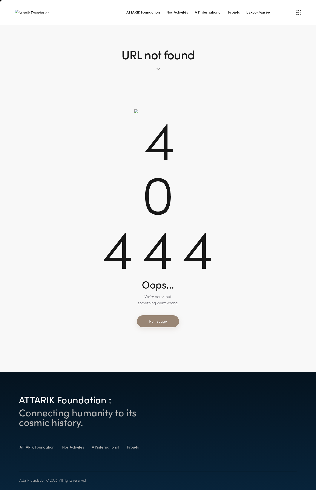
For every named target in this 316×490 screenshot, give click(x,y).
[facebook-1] (259, 447)
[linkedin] (281, 447)
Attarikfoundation (32, 480)
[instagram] (270, 447)
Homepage (158, 321)
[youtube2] (292, 447)
